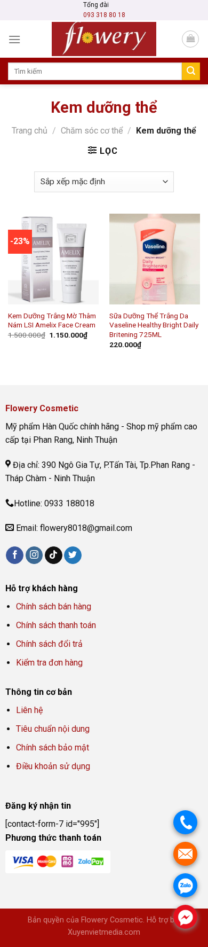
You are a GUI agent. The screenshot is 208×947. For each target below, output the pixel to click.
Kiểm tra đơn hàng (50, 663)
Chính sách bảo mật (52, 747)
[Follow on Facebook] (14, 555)
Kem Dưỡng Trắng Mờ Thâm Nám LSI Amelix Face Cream (52, 320)
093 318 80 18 (104, 15)
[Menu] (14, 39)
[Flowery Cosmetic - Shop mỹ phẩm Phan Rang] (104, 39)
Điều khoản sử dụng (53, 766)
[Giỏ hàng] (190, 39)
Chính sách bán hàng (53, 606)
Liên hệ (29, 710)
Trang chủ (29, 131)
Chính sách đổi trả (49, 644)
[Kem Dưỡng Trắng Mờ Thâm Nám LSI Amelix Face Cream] (53, 259)
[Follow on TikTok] (53, 555)
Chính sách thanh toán (56, 625)
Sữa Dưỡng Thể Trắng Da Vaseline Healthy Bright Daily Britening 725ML (153, 325)
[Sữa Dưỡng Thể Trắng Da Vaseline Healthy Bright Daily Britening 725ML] (154, 259)
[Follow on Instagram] (34, 555)
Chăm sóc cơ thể (92, 131)
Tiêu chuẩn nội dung (53, 729)
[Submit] (191, 71)
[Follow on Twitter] (73, 555)
